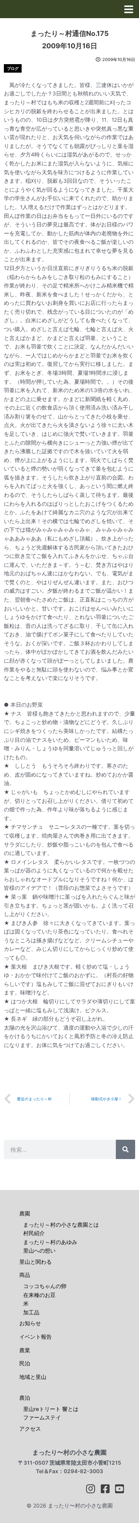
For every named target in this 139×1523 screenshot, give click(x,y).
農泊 (24, 1398)
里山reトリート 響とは (50, 1409)
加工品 (31, 1312)
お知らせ (30, 1323)
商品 (24, 1275)
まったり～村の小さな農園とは (61, 1225)
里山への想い (39, 1251)
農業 (24, 1350)
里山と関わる (35, 1262)
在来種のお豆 (39, 1295)
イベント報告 (35, 1337)
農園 (24, 1213)
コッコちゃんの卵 (44, 1286)
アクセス (30, 1429)
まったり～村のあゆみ (50, 1242)
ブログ (13, 68)
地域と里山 (32, 1377)
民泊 (24, 1363)
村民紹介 (34, 1233)
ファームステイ (42, 1417)
